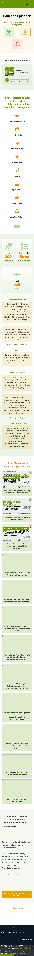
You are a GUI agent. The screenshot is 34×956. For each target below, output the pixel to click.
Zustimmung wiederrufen (7, 955)
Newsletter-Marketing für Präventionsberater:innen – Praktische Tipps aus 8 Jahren (17, 677)
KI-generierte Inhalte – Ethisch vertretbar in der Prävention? (17, 765)
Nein (19, 948)
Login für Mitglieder (26, 940)
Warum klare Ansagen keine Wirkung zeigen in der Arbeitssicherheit (17, 483)
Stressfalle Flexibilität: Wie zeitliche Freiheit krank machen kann (17, 565)
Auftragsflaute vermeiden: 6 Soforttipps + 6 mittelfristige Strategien (17, 537)
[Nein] (0, 950)
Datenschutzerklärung (27, 948)
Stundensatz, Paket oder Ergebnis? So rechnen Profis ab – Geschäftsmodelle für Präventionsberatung (17, 707)
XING (20, 928)
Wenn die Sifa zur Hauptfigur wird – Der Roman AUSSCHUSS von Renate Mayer (17, 619)
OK (16, 948)
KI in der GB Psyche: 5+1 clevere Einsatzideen (17, 791)
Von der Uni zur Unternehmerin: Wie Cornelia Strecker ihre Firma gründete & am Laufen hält (17, 648)
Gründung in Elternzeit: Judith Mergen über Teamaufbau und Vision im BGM (17, 737)
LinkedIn (14, 928)
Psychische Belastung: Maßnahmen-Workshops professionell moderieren (17, 592)
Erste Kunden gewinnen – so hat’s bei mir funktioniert (17, 510)
